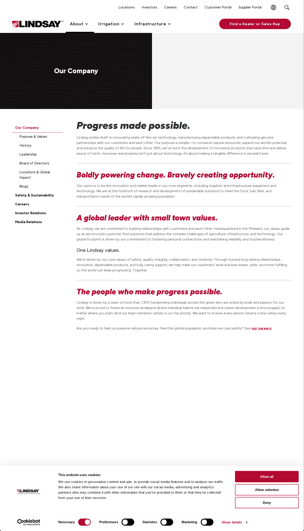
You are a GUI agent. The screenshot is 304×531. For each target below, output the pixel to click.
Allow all (267, 477)
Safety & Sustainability (34, 195)
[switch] (128, 522)
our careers (261, 328)
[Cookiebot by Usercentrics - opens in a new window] (28, 522)
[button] (255, 23)
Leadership (28, 154)
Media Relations (28, 222)
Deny (267, 503)
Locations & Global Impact (34, 175)
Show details (232, 522)
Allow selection (267, 490)
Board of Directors (34, 163)
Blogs (23, 186)
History (25, 145)
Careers (22, 204)
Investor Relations (30, 213)
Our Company (27, 127)
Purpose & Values (33, 136)
